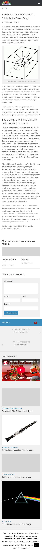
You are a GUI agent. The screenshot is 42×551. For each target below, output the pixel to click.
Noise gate (25, 259)
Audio (4, 8)
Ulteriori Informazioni (21, 548)
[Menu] (39, 3)
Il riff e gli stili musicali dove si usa (16, 477)
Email (24, 296)
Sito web (7, 304)
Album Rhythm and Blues (12, 408)
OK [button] (36, 545)
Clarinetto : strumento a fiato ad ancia (17, 450)
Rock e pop (6, 521)
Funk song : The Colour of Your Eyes (17, 411)
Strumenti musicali (10, 447)
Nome (6, 296)
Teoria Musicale (8, 474)
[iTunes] (39, 322)
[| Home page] (8, 3)
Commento (8, 281)
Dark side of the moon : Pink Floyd (16, 524)
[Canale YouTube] (35, 322)
